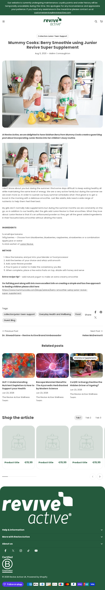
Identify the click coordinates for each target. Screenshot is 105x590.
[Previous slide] (93, 477)
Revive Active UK (18, 576)
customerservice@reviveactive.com (52, 12)
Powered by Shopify (37, 576)
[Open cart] (101, 21)
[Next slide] (100, 477)
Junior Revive (27, 244)
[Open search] (96, 21)
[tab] (78, 417)
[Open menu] (3, 21)
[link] (18, 442)
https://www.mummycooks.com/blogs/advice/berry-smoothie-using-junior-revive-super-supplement (45, 291)
